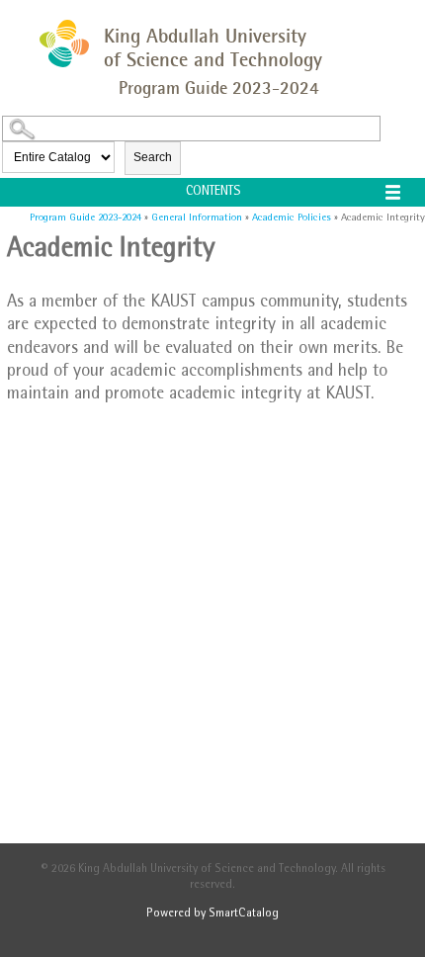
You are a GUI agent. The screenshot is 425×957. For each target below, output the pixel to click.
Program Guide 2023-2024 (85, 218)
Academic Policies (291, 218)
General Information (196, 218)
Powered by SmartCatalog (212, 914)
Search (152, 157)
